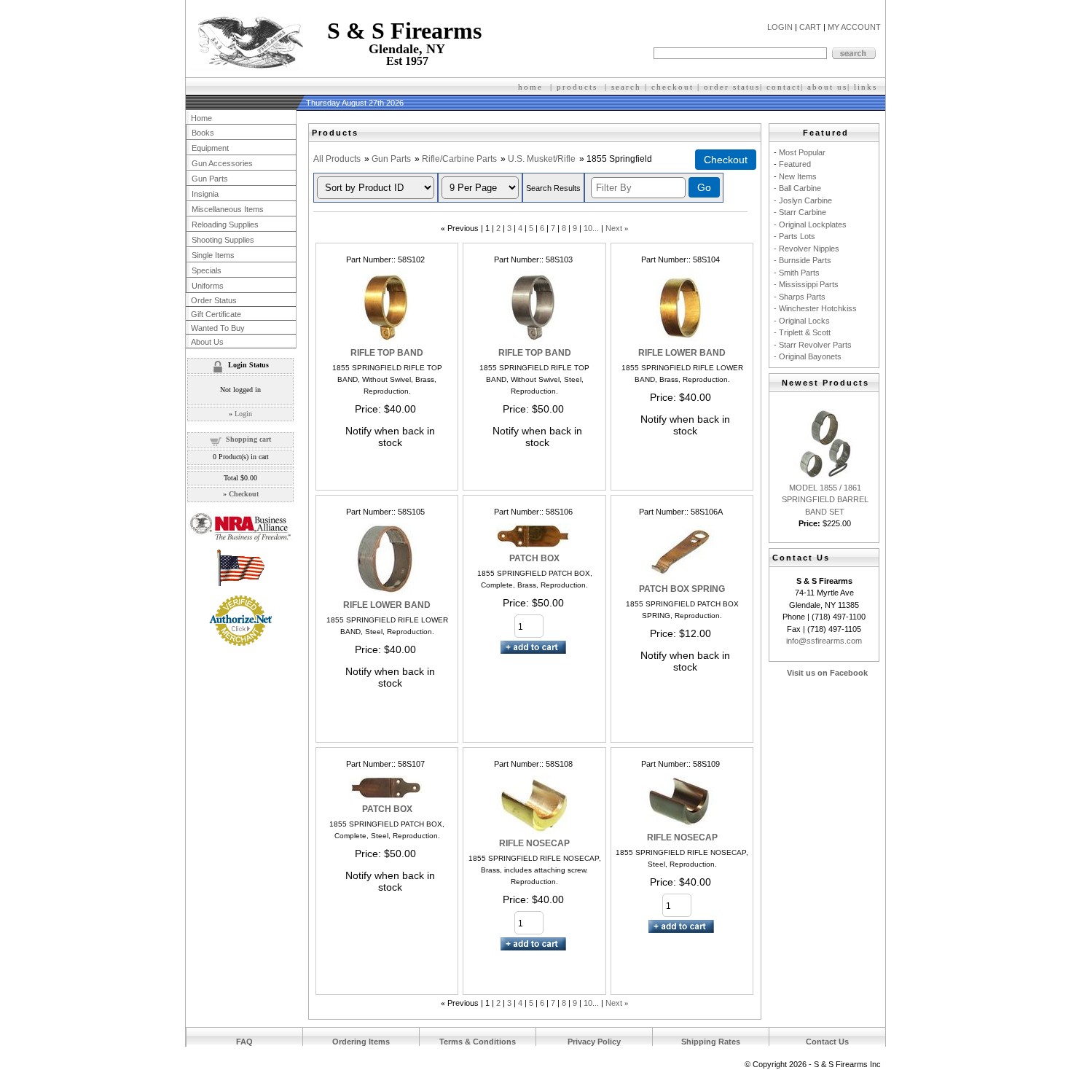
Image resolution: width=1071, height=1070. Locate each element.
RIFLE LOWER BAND (682, 353)
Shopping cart (248, 439)
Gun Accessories (222, 163)
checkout (672, 86)
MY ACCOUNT (854, 27)
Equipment (210, 148)
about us (827, 86)
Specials (206, 270)
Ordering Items (361, 1041)
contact (783, 86)
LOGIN (780, 27)
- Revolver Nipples (806, 248)
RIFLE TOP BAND (386, 353)
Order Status (214, 300)
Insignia (205, 194)
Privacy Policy (594, 1041)
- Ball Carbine (797, 188)
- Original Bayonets (808, 356)
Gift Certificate (216, 314)
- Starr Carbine (800, 212)
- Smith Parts (797, 272)
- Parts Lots (794, 236)
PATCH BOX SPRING (682, 589)
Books (203, 132)
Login (243, 414)
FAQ (244, 1041)
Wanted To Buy (218, 328)
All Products (337, 159)
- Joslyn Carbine (803, 200)
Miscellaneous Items (228, 209)
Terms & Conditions (477, 1041)
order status (732, 86)
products (577, 86)
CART (810, 27)
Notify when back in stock (390, 436)
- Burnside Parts (802, 260)
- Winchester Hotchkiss (815, 308)
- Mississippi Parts (806, 284)
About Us (207, 341)
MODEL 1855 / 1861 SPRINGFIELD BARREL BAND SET (825, 499)
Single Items (213, 255)
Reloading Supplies (225, 224)
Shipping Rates (710, 1041)
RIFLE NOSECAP (534, 843)
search (626, 86)
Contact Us (827, 1041)
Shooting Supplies (223, 239)
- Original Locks (802, 320)
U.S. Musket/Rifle (542, 159)
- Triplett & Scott (802, 332)
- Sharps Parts (799, 296)
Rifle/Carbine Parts (459, 159)
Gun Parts (391, 159)
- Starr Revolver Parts (813, 344)
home (530, 86)
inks (867, 86)
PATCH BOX (534, 558)
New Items (798, 176)
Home (201, 118)
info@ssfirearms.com (824, 640)
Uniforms (208, 285)
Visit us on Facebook (827, 672)
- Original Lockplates (810, 224)
